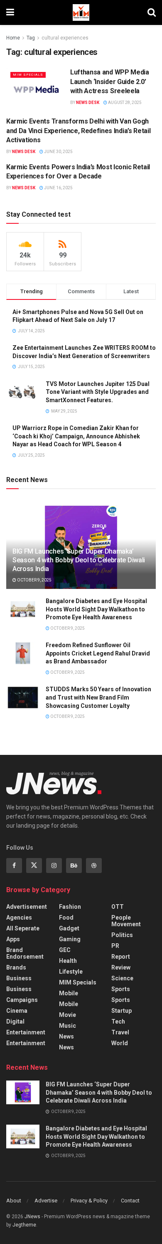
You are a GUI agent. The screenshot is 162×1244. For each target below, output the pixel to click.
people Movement (126, 920)
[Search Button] (151, 12)
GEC (65, 950)
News (66, 1036)
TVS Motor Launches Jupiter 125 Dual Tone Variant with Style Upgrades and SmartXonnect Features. (98, 392)
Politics (122, 935)
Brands (16, 967)
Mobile (68, 993)
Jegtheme (24, 1225)
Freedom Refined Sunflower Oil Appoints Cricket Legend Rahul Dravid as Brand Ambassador (98, 653)
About (13, 1200)
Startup (121, 1010)
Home (13, 38)
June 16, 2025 (58, 187)
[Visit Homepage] (81, 12)
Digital (15, 1021)
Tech (118, 1021)
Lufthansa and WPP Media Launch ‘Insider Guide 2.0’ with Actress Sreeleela (109, 81)
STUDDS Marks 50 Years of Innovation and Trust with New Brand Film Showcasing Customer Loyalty (98, 697)
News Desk (87, 102)
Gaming (70, 939)
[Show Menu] (10, 12)
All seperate (22, 928)
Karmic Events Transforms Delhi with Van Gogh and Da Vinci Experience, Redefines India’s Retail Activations (78, 130)
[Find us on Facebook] (14, 865)
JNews (32, 1216)
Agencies (19, 917)
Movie (67, 1015)
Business (19, 978)
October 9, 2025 (34, 580)
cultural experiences (65, 38)
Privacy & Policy (89, 1200)
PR (115, 945)
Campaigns (22, 1000)
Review (120, 967)
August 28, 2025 (124, 102)
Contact (130, 1200)
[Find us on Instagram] (54, 865)
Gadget (69, 928)
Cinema (16, 1010)
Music (67, 1025)
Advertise (45, 1200)
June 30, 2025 (58, 151)
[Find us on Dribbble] (94, 865)
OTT (117, 906)
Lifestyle (71, 971)
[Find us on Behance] (74, 865)
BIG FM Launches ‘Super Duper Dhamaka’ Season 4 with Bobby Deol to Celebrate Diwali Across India (78, 560)
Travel (120, 1032)
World (119, 1043)
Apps (13, 939)
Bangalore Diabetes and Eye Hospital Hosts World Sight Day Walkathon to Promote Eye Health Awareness (96, 609)
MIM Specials (28, 75)
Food (66, 917)
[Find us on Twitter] (34, 865)
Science (122, 978)
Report (120, 956)
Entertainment (25, 1032)
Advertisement (26, 906)
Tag (31, 38)
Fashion (70, 906)
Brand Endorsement (25, 953)
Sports (120, 989)
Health (68, 960)
